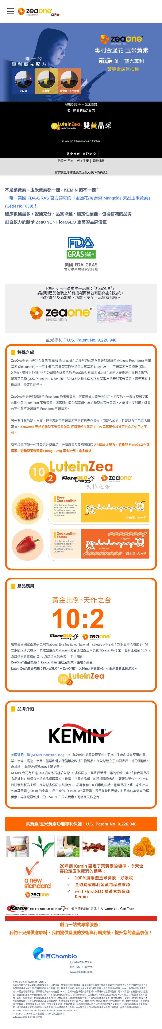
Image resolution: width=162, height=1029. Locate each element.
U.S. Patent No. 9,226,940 (91, 340)
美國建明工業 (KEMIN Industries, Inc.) (37, 755)
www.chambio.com (81, 971)
